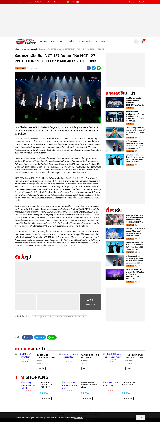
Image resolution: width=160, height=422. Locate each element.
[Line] (99, 68)
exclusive (25, 49)
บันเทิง (53, 41)
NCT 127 (36, 316)
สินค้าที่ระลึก (38, 2)
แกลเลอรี (34, 49)
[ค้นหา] (136, 41)
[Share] (89, 68)
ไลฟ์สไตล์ (70, 41)
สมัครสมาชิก (141, 2)
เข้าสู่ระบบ (131, 2)
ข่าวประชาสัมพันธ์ (85, 41)
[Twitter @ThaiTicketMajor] (68, 2)
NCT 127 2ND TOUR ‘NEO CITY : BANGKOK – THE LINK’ (64, 316)
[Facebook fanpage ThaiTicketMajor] (64, 2)
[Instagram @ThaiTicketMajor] (73, 2)
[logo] (25, 41)
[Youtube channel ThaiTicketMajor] (77, 2)
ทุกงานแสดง (28, 2)
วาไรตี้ (47, 2)
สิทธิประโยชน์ (56, 2)
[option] (36, 361)
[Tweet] (94, 68)
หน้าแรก (19, 2)
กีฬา (61, 41)
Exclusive (100, 41)
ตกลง (140, 417)
